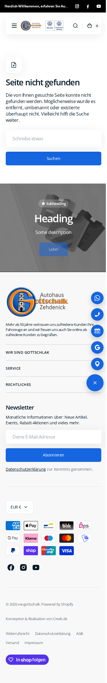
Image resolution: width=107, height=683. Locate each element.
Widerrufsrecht (17, 633)
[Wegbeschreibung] (93, 364)
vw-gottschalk (29, 604)
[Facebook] (88, 6)
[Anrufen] (93, 314)
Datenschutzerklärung (26, 469)
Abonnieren (51, 455)
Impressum (34, 642)
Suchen (51, 158)
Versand (12, 642)
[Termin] (93, 331)
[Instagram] (77, 6)
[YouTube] (98, 6)
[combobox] (51, 138)
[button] (14, 25)
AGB (79, 633)
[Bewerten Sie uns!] (93, 347)
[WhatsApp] (93, 298)
